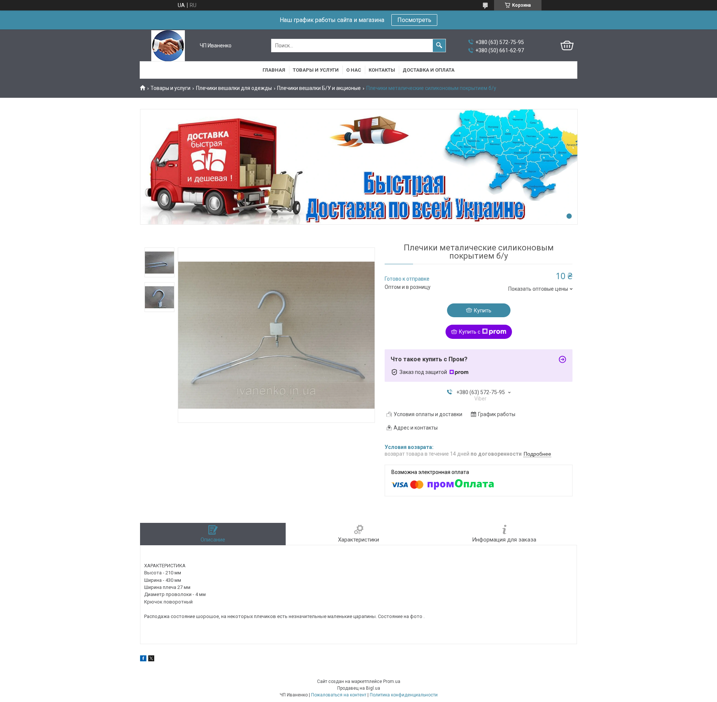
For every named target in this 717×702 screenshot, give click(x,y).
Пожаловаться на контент (338, 695)
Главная (274, 70)
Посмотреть (414, 20)
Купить (482, 310)
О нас (353, 70)
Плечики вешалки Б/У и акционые (319, 88)
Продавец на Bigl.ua (358, 688)
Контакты (382, 70)
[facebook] (143, 659)
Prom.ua (391, 681)
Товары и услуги (316, 70)
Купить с (469, 332)
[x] (151, 659)
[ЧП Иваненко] (168, 46)
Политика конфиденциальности (404, 695)
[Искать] (439, 45)
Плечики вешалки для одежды (234, 88)
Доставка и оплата (428, 70)
